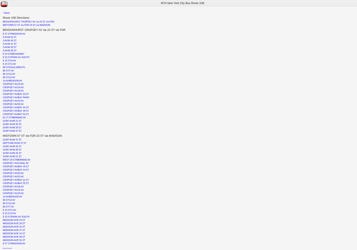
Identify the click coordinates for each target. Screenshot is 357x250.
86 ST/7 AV (8, 70)
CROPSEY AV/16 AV (13, 87)
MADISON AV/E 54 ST (14, 240)
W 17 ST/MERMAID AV (14, 117)
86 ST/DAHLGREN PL (14, 67)
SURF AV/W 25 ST (12, 124)
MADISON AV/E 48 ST (14, 237)
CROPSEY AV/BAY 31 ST (16, 180)
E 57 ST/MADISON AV (14, 34)
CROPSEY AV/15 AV (13, 84)
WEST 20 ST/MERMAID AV (16, 160)
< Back (6, 13)
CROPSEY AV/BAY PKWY (16, 97)
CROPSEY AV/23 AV (13, 101)
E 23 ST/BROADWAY (13, 54)
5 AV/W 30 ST (10, 50)
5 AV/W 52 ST (10, 37)
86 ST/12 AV (9, 74)
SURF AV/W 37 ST (12, 131)
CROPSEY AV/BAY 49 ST (16, 111)
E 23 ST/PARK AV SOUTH (16, 57)
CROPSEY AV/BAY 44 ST (16, 107)
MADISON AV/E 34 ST (14, 227)
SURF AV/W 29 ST (12, 127)
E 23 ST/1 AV (9, 64)
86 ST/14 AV (9, 77)
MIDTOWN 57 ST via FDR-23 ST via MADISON (26, 25)
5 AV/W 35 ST (10, 47)
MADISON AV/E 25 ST (14, 220)
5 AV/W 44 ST (10, 40)
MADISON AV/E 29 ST (14, 223)
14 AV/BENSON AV (12, 81)
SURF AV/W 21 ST (12, 121)
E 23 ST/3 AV (9, 60)
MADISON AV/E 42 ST (14, 233)
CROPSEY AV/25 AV (13, 104)
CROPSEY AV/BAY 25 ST (16, 94)
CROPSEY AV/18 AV (13, 91)
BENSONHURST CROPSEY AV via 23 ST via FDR (28, 22)
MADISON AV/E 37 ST (14, 230)
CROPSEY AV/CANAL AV (16, 163)
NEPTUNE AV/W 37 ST (14, 143)
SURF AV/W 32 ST (12, 146)
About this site (7, 248)
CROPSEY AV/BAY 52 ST (16, 114)
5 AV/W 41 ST (10, 44)
